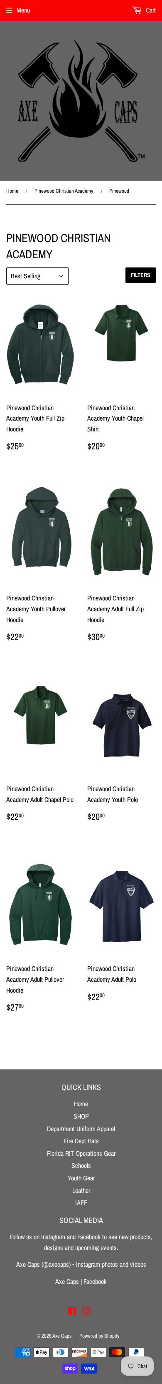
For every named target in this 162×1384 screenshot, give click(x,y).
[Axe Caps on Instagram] (86, 1311)
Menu (23, 10)
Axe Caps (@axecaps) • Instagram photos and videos (81, 1264)
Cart (150, 10)
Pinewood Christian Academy (63, 190)
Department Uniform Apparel (81, 1128)
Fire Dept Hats (81, 1140)
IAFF (81, 1202)
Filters (140, 275)
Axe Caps (61, 1335)
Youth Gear (81, 1177)
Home (12, 190)
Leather (81, 1190)
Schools (81, 1165)
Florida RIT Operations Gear (81, 1153)
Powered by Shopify (99, 1335)
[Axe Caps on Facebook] (72, 1311)
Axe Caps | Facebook (81, 1281)
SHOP (81, 1116)
